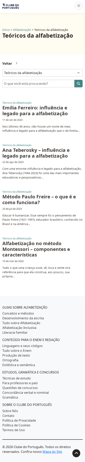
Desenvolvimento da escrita (23, 318)
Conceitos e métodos (18, 313)
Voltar (7, 63)
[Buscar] (78, 83)
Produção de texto (16, 355)
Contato (8, 415)
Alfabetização (22, 30)
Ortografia (10, 360)
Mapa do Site (52, 451)
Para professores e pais (20, 383)
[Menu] (79, 6)
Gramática (10, 397)
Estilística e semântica (18, 365)
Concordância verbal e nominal (25, 392)
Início (6, 30)
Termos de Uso (13, 430)
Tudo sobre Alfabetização (21, 323)
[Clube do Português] (10, 6)
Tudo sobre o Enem (16, 350)
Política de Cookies (16, 425)
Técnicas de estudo (16, 378)
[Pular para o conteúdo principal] (76, 453)
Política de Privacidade (19, 420)
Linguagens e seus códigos (22, 346)
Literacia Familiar (15, 332)
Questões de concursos (20, 388)
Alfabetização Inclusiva (19, 328)
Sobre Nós (10, 411)
